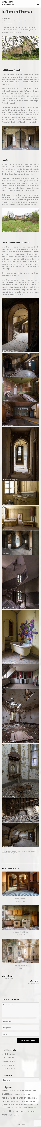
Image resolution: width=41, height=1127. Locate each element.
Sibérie (27, 1107)
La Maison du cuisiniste (20, 932)
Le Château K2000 (20, 898)
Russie (17, 1107)
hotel (22, 1102)
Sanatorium (22, 1107)
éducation (16, 1115)
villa (21, 1111)
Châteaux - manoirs (8, 21)
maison (6, 1105)
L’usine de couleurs (8, 1065)
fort (36, 1098)
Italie (33, 1101)
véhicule (10, 1115)
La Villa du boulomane (9, 1054)
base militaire (17, 1090)
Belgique (24, 1090)
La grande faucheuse (8, 1068)
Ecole (24, 1094)
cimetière (11, 1094)
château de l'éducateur (21, 851)
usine (17, 1111)
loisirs (37, 1102)
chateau (11, 851)
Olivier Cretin (8, 3)
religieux (8, 1107)
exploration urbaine (7, 853)
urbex (21, 264)
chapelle (33, 1090)
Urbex (15, 853)
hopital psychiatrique (14, 1102)
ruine (13, 1107)
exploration (31, 851)
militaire (23, 1105)
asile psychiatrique (7, 1090)
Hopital (4, 1101)
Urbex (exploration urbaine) (21, 21)
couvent (20, 1094)
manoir (18, 1104)
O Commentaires (8, 23)
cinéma (16, 1094)
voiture (25, 1112)
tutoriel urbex (5, 1112)
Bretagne (29, 1090)
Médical (29, 1104)
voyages (5, 1114)
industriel (27, 1101)
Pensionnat (35, 1105)
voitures (29, 1112)
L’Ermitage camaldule (20, 965)
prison (3, 1107)
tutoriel (35, 1107)
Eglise (28, 1094)
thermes (31, 1107)
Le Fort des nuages (8, 1057)
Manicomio (12, 1105)
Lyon (3, 1105)
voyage (33, 1111)
